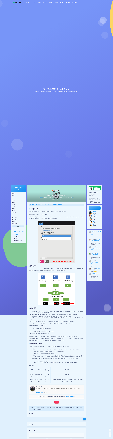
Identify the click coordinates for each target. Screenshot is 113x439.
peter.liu (93, 253)
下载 (14, 206)
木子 (92, 239)
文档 (14, 198)
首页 (14, 193)
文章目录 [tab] (14, 231)
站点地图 (15, 223)
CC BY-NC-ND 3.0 (70, 397)
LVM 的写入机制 (19, 240)
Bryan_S (93, 273)
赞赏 (56, 402)
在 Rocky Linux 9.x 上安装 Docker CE (95, 262)
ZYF (92, 231)
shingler (93, 246)
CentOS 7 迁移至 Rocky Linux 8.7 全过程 (95, 241)
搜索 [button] (19, 226)
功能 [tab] (23, 231)
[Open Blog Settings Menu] (110, 435)
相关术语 (17, 238)
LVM (32, 413)
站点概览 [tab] (19, 231)
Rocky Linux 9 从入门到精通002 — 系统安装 (96, 233)
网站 (45, 392)
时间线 (14, 215)
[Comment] (110, 430)
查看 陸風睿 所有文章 (40, 392)
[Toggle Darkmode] (110, 433)
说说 (14, 210)
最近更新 (15, 217)
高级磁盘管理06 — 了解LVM (56, 195)
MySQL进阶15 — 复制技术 (96, 269)
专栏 (14, 200)
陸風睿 (41, 197)
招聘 (14, 204)
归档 (14, 208)
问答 (14, 202)
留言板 (14, 213)
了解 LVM (16, 234)
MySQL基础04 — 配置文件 (96, 274)
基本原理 (17, 236)
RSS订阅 (15, 221)
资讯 (14, 196)
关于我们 (15, 219)
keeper (93, 261)
